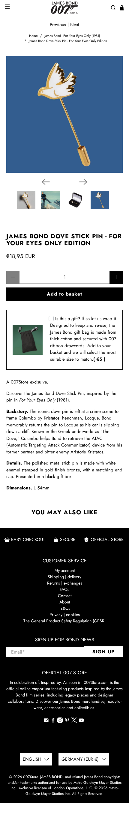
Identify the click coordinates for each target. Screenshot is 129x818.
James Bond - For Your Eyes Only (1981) (72, 36)
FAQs (64, 589)
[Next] (83, 181)
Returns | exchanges (64, 583)
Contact (64, 596)
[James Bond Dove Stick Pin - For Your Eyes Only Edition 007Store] (64, 114)
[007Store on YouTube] (81, 721)
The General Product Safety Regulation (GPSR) (64, 621)
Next (74, 24)
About (64, 602)
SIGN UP (103, 651)
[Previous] (45, 181)
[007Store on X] (74, 722)
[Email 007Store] (46, 721)
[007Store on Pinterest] (67, 721)
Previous (58, 24)
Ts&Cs (64, 608)
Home (33, 36)
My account (65, 570)
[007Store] (64, 8)
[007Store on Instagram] (60, 721)
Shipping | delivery (64, 577)
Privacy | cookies (65, 615)
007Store (30, 777)
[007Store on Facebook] (53, 721)
